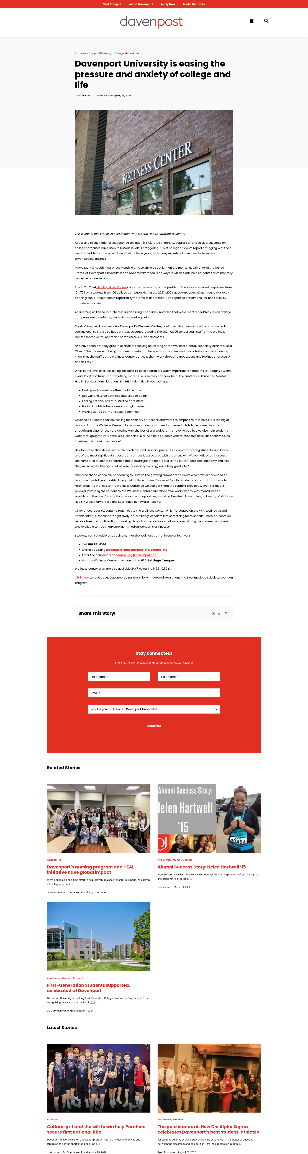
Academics (81, 53)
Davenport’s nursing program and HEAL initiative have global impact (90, 869)
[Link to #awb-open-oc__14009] (251, 21)
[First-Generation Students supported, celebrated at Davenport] (98, 905)
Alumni (177, 860)
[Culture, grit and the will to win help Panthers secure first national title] (98, 1046)
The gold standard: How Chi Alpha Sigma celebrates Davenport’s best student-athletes (208, 1129)
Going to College (114, 53)
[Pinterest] (226, 613)
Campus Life (96, 53)
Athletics (52, 1119)
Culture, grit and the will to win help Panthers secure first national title (96, 1129)
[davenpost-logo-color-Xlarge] (151, 17)
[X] (213, 613)
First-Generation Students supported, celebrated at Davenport (88, 988)
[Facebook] (207, 613)
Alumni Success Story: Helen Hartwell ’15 (202, 867)
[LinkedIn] (220, 613)
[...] (70, 884)
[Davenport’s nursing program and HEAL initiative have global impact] (98, 787)
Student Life (132, 53)
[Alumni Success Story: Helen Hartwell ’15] (209, 787)
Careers (187, 860)
